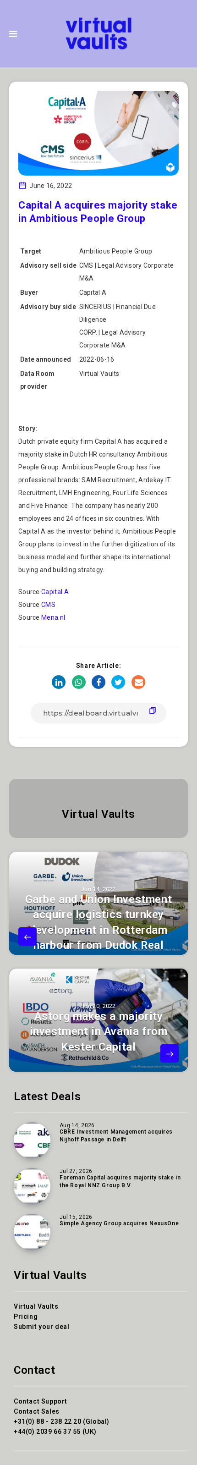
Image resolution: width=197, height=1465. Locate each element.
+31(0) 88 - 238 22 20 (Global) (61, 1421)
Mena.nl (53, 617)
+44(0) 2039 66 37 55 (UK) (55, 1431)
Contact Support (40, 1401)
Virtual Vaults (98, 814)
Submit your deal (42, 1326)
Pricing (26, 1316)
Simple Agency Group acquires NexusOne (119, 1223)
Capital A (55, 591)
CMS (48, 604)
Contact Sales (37, 1411)
